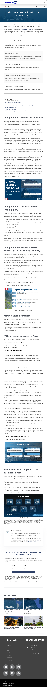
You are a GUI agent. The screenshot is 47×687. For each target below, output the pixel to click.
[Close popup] (44, 299)
